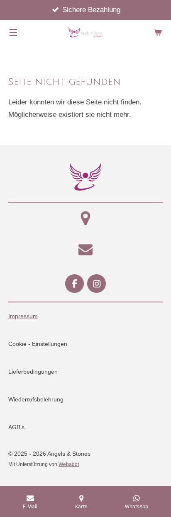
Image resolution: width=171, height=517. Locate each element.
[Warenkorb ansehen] (158, 32)
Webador (69, 464)
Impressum (23, 316)
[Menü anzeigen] (13, 32)
